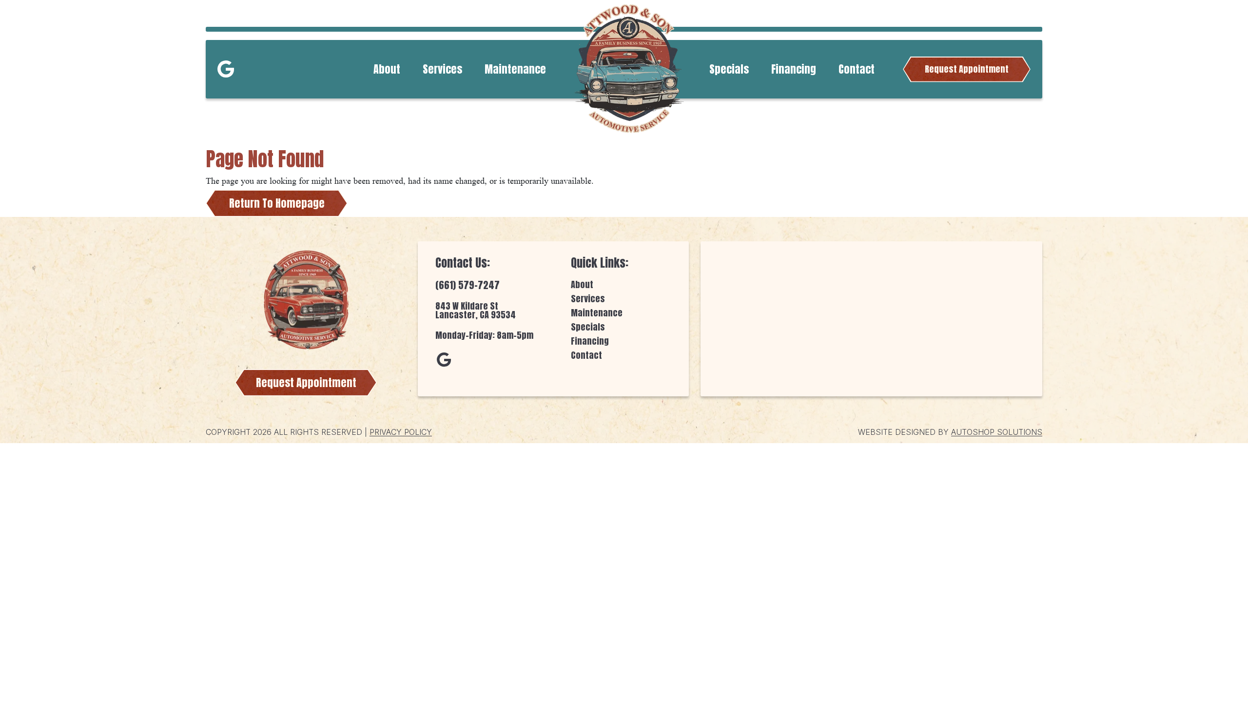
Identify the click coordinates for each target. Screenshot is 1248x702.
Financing (793, 69)
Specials (729, 69)
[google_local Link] (225, 69)
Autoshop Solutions (996, 432)
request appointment (306, 382)
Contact (856, 69)
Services (442, 69)
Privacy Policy (401, 432)
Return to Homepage (277, 203)
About (386, 69)
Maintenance (515, 69)
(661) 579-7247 (467, 284)
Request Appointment (967, 69)
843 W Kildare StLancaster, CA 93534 (475, 310)
